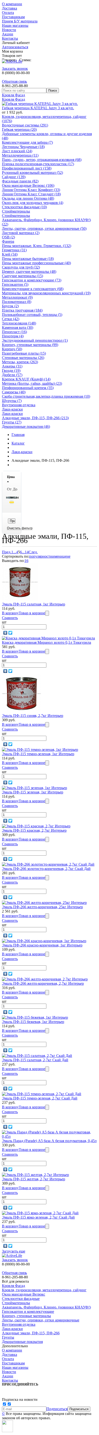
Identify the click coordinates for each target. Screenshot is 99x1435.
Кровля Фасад (13, 95)
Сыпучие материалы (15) (22, 276)
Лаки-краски (12, 409)
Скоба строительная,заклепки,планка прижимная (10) (46, 396)
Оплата (8, 13)
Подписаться (57, 1409)
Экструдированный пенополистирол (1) (35, 340)
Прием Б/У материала (19, 21)
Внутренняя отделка (18, 405)
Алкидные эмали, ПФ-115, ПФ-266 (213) (35, 418)
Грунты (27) (11, 422)
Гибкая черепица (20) (19, 129)
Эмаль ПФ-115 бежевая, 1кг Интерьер (33, 1022)
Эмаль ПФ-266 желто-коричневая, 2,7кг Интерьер (43, 983)
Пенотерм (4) (13, 336)
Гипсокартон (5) (15, 284)
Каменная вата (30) (17, 327)
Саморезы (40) (13, 392)
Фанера (8, 241)
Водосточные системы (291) (25, 125)
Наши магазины (15, 25)
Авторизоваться (15, 47)
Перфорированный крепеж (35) (28, 388)
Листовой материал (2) (20, 233)
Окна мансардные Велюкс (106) (28, 185)
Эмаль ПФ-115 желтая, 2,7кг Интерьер (33, 1179)
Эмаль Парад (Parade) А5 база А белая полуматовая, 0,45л (49, 1141)
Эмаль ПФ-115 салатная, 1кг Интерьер (33, 604)
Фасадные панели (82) (20, 181)
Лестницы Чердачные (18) (23, 147)
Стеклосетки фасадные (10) (24, 207)
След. (33, 552)
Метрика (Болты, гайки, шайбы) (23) (32, 383)
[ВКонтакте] (5, 633)
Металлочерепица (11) (20, 155)
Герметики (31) (14, 250)
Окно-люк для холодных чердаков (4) (32, 203)
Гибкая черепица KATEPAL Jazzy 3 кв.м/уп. (38, 108)
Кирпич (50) (12, 349)
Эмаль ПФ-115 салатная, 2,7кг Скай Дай (35, 1060)
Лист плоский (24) (17, 151)
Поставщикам (13, 17)
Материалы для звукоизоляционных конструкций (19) (46, 293)
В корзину (10, 613)
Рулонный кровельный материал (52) (32, 172)
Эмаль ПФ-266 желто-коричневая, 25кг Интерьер (42, 907)
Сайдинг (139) (13, 177)
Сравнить (10, 618)
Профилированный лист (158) (26, 168)
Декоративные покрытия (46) (26, 426)
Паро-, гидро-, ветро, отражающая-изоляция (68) (41, 160)
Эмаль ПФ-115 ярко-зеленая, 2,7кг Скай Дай (38, 1217)
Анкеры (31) (12, 366)
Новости (9, 30)
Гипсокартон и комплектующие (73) (31, 280)
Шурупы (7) (12, 401)
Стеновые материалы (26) (23, 358)
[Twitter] (10, 633)
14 (27, 552)
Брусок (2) (10, 306)
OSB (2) (8, 237)
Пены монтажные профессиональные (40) (36, 263)
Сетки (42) (10, 319)
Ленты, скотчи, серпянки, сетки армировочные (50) (44, 228)
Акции (7, 34)
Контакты (10, 38)
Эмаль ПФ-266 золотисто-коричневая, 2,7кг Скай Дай (46, 869)
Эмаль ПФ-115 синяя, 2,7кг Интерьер (32, 716)
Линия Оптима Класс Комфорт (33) (31, 190)
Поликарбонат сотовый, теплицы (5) (32, 315)
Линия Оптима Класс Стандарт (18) (31, 194)
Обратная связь (14, 81)
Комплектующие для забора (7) (27, 142)
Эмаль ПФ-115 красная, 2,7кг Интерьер (34, 830)
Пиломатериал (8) (16, 302)
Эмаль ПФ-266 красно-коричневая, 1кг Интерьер (42, 945)
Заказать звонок (15, 68)
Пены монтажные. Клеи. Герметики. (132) (36, 246)
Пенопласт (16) (14, 332)
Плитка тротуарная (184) (22, 310)
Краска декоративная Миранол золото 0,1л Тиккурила (46, 642)
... (14, 552)
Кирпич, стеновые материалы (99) (30, 345)
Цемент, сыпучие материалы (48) (29, 271)
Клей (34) (10, 254)
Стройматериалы (16, 211)
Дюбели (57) (12, 375)
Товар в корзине (32, 613)
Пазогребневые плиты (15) (24, 353)
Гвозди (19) (11, 370)
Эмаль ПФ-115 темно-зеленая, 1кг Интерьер (38, 754)
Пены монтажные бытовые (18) (28, 259)
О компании (12, 4)
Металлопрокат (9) (17, 297)
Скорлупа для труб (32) (21, 267)
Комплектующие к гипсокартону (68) (32, 289)
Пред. (6, 552)
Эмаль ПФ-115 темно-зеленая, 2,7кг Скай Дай (39, 1098)
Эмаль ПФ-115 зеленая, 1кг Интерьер (32, 792)
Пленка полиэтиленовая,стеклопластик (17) (38, 164)
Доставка (9, 8)
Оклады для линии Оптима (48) (28, 198)
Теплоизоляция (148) (19, 323)
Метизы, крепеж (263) (20, 362)
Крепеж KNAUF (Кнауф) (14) (26, 379)
